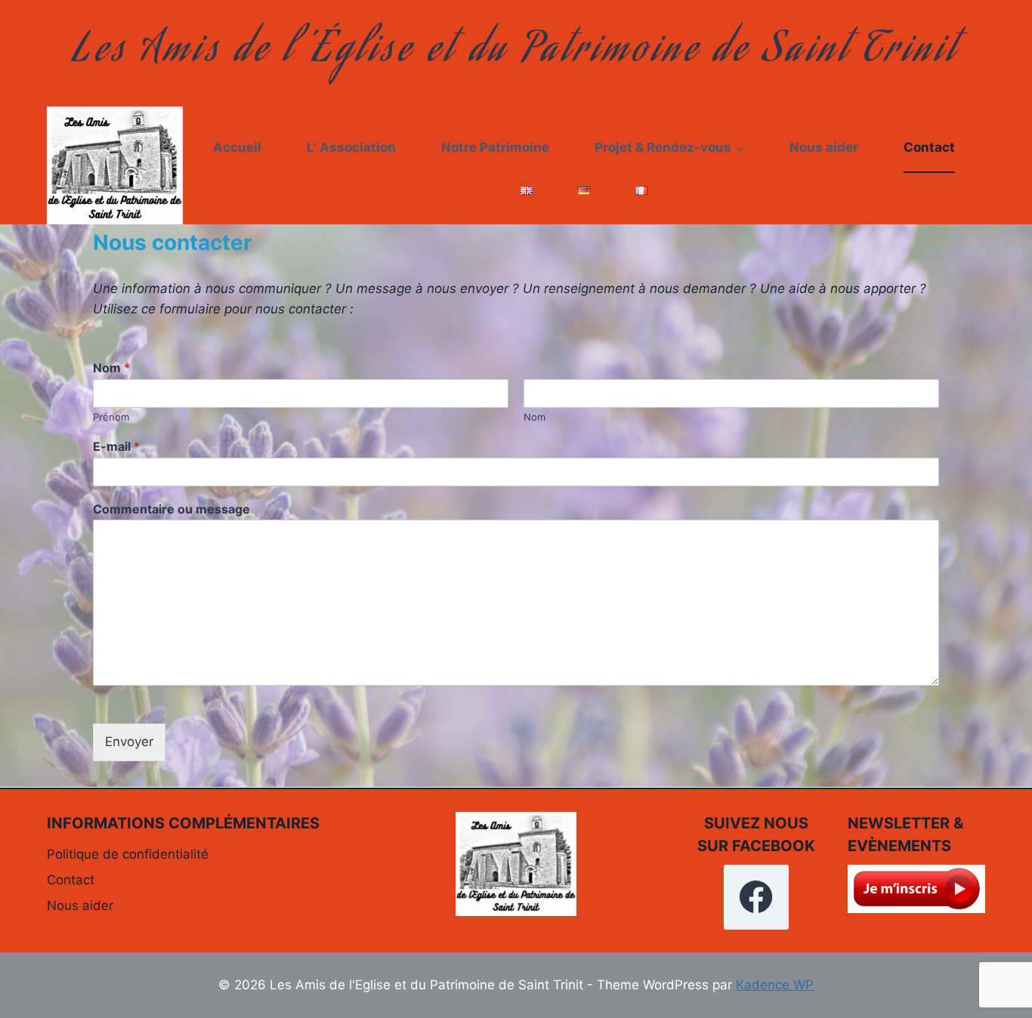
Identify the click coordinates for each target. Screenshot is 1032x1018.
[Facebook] (756, 897)
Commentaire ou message (171, 509)
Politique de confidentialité (128, 854)
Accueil (237, 147)
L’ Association (351, 147)
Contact (929, 147)
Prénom (111, 417)
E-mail (116, 446)
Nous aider (823, 147)
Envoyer (129, 741)
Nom (111, 367)
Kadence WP (775, 984)
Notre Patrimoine (495, 147)
